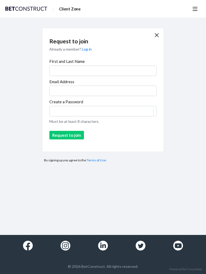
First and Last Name (67, 61)
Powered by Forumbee (185, 269)
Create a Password (66, 101)
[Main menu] (195, 9)
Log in (87, 49)
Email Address (61, 81)
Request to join (66, 135)
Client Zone (70, 8)
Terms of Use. (97, 160)
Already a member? (70, 49)
